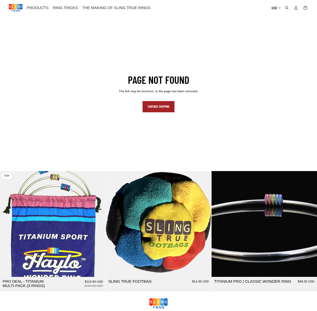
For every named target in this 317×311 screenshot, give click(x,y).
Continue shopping (158, 106)
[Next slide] (99, 224)
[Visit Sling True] (158, 303)
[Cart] (305, 8)
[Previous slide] (6, 224)
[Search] (287, 8)
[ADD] (99, 270)
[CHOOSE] (310, 270)
